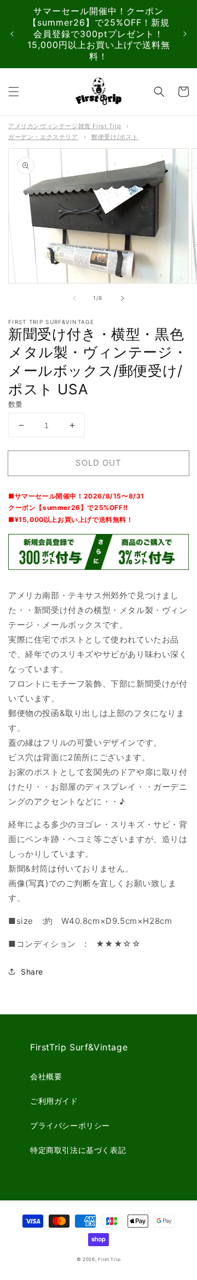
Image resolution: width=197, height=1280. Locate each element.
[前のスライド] (12, 34)
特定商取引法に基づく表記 (78, 1150)
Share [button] (32, 971)
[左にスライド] (74, 298)
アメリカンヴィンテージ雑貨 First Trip (64, 126)
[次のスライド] (185, 34)
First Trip (109, 1259)
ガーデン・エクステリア (43, 137)
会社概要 (46, 1076)
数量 (15, 404)
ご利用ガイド (54, 1100)
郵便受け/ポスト (114, 137)
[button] (14, 92)
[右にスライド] (123, 298)
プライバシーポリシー (70, 1125)
